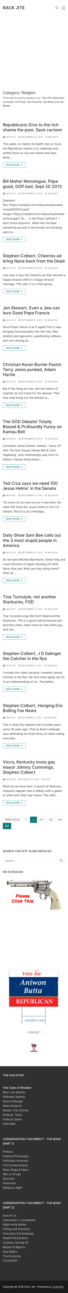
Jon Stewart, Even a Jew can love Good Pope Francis (31, 310)
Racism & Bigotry (14, 1247)
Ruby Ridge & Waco (16, 1169)
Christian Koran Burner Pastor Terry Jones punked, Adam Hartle (32, 369)
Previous (12, 819)
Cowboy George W (15, 1242)
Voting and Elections (16, 1229)
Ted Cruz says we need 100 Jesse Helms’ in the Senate (30, 486)
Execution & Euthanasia (18, 1233)
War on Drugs (12, 1174)
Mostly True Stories (15, 1110)
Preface (8, 1151)
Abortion (8, 1178)
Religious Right (12, 1187)
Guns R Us (9, 1215)
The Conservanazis (15, 1165)
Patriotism (9, 1183)
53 (60, 819)
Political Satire (12, 1119)
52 (51, 819)
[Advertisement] (34, 51)
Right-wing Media (14, 1224)
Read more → (14, 164)
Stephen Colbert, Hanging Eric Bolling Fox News (33, 708)
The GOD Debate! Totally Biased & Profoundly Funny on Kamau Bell (32, 426)
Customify (58, 1286)
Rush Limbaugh (13, 1101)
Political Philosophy (16, 1156)
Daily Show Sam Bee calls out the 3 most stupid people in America (32, 540)
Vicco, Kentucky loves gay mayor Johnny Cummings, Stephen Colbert (29, 767)
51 (42, 819)
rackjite (10, 137)
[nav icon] (63, 7)
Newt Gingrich (12, 1105)
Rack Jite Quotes (14, 1092)
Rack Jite (14, 7)
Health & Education (15, 1238)
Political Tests (12, 1115)
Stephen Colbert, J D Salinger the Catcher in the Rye (32, 656)
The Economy (12, 1256)
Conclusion (10, 1260)
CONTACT (34, 1032)
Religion (53, 137)
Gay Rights (10, 1251)
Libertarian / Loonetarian (19, 1220)
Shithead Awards (14, 1096)
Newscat (10, 439)
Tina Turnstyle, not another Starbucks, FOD (29, 599)
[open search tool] (57, 7)
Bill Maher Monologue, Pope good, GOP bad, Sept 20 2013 (32, 184)
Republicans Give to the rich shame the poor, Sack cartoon (32, 127)
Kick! (47, 779)
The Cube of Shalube (17, 1087)
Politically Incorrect (15, 1160)
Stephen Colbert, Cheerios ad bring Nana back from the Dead (34, 258)
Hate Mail (9, 1123)
